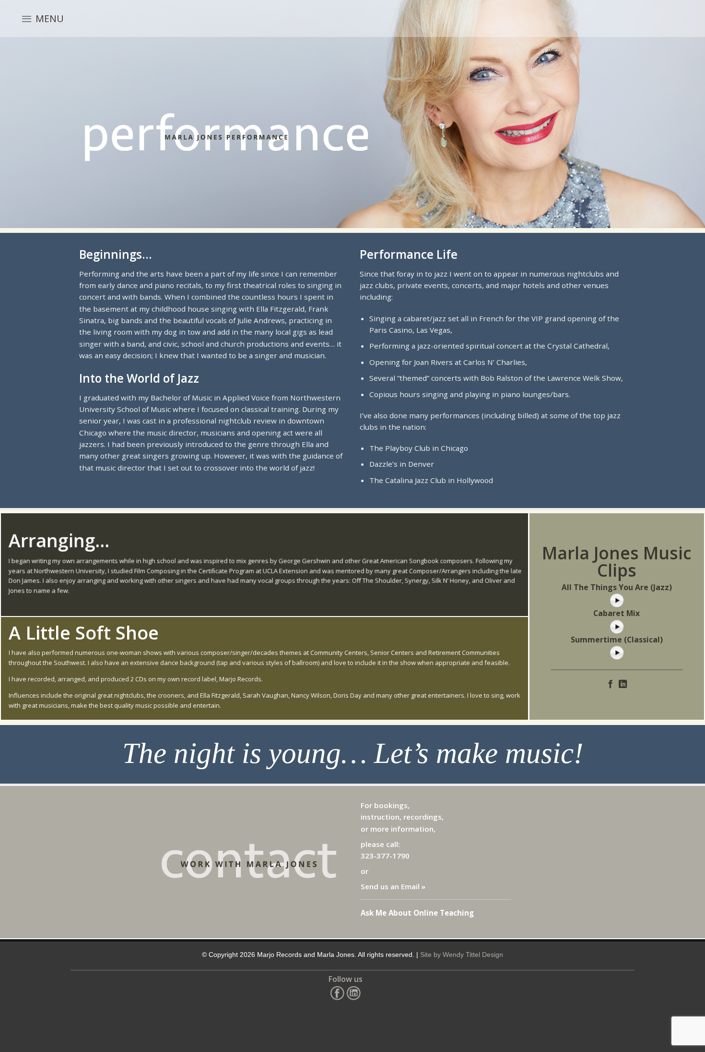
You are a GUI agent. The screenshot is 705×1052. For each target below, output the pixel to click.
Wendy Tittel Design (473, 954)
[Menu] (26, 18)
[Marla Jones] (294, 19)
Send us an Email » (393, 886)
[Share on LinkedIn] (623, 684)
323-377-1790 (385, 855)
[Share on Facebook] (610, 684)
